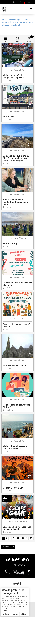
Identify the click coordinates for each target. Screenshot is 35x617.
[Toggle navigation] (32, 9)
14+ (18, 538)
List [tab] (5, 41)
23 (23, 538)
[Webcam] (18, 2)
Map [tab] (17, 41)
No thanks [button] (6, 614)
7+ (14, 538)
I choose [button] (15, 614)
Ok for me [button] (24, 614)
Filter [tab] (29, 41)
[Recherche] (21, 2)
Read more (5, 610)
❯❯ (31, 538)
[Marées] (13, 2)
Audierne (21, 565)
